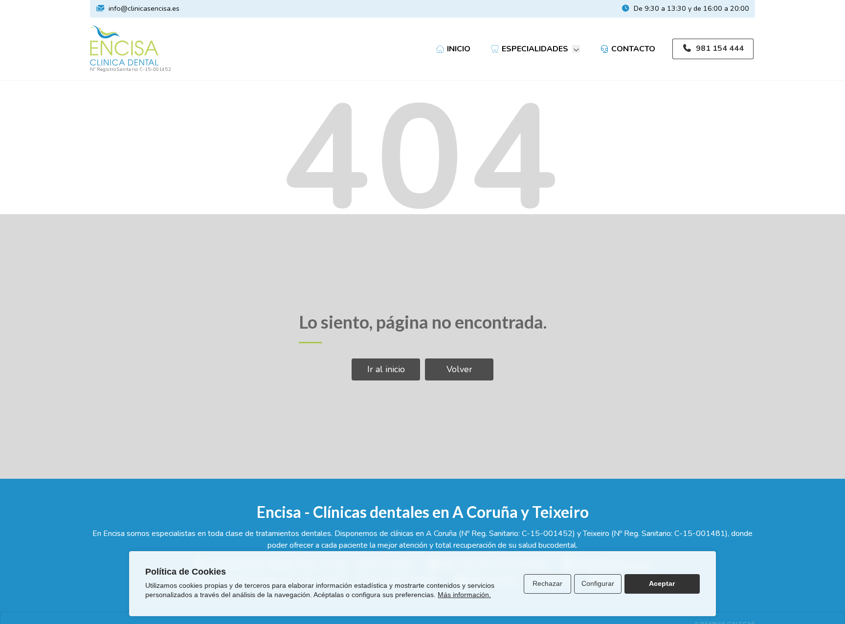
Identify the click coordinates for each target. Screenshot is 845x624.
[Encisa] (124, 45)
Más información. (464, 595)
